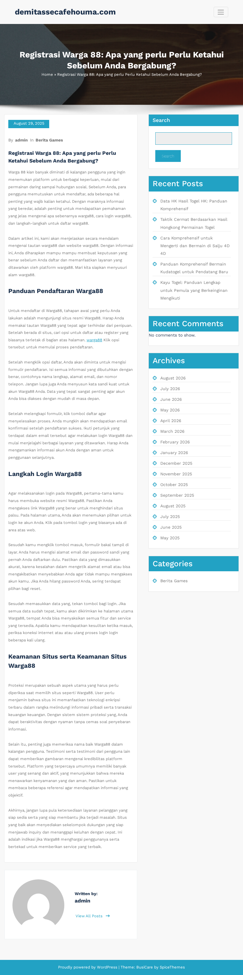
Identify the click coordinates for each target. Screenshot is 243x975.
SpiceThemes (172, 967)
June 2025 (171, 527)
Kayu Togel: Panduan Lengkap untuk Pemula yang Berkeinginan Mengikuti (194, 290)
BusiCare (145, 967)
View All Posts (90, 916)
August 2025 (173, 505)
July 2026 (170, 388)
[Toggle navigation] (221, 12)
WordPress (107, 967)
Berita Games (49, 140)
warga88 (94, 340)
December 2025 (176, 463)
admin (21, 140)
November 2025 (176, 474)
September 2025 (177, 495)
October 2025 (174, 484)
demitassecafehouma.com (65, 11)
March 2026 (172, 431)
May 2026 (170, 410)
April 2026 (170, 420)
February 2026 (175, 442)
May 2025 (170, 537)
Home (47, 74)
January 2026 (174, 452)
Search (161, 120)
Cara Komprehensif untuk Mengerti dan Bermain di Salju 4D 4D (195, 246)
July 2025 (170, 516)
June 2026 (171, 399)
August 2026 (173, 378)
